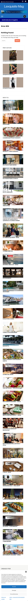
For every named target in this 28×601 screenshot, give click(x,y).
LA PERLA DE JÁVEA (8, 374)
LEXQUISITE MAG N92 (8, 88)
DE (8, 2)
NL (4, 2)
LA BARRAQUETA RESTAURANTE (11, 138)
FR (6, 2)
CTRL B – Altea (7, 472)
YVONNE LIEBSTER (8, 251)
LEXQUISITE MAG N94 (9, 61)
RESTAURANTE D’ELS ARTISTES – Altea (12, 444)
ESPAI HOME (6, 124)
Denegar (14, 590)
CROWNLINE (6, 305)
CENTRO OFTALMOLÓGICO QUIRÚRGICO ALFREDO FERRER (11, 219)
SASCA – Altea (7, 458)
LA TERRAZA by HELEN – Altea (11, 237)
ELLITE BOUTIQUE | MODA (10, 165)
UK (13, 2)
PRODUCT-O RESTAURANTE (10, 151)
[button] (26, 571)
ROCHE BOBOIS (7, 278)
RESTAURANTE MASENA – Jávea (12, 401)
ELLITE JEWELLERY (8, 192)
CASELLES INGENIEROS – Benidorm (12, 499)
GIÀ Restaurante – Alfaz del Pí (11, 486)
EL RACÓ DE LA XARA (8, 319)
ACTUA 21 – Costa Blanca (10, 526)
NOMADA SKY (6, 111)
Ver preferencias (14, 594)
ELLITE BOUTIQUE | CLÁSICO (10, 178)
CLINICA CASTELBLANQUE (10, 332)
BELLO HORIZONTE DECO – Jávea (12, 415)
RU (11, 2)
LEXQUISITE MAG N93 (8, 74)
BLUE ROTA (6, 346)
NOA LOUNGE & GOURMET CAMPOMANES (10, 540)
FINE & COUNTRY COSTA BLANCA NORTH (12, 360)
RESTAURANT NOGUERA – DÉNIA (12, 555)
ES (1, 2)
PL (9, 2)
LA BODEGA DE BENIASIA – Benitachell (10, 429)
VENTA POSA (6, 205)
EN (3, 2)
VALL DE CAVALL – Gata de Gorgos (12, 388)
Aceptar (14, 586)
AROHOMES (6, 292)
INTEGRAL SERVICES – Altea (10, 264)
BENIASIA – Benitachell (9, 513)
